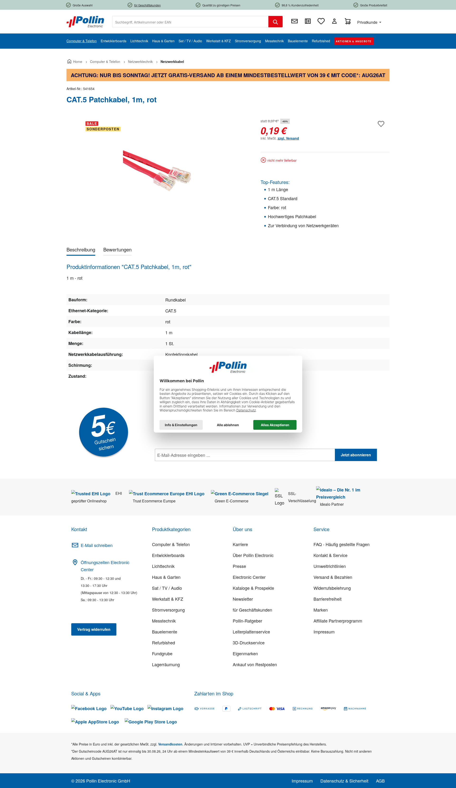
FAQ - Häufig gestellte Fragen (342, 544)
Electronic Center (249, 577)
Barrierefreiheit (328, 599)
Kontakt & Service (330, 555)
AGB (380, 781)
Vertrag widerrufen (93, 629)
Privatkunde (367, 22)
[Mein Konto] (334, 21)
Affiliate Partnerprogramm (338, 621)
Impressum (324, 631)
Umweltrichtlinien (330, 566)
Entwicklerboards (168, 555)
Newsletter (243, 599)
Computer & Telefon (171, 544)
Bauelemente (164, 631)
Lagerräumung (166, 664)
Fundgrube (162, 653)
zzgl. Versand (288, 138)
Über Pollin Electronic (253, 555)
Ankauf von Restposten (255, 664)
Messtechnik (164, 621)
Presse (239, 566)
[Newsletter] (294, 21)
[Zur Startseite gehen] (85, 21)
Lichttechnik (163, 566)
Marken (321, 610)
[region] (159, 169)
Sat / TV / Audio (167, 588)
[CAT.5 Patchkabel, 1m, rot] (158, 168)
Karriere (240, 544)
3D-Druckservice (249, 642)
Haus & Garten (166, 577)
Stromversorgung (168, 610)
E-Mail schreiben (97, 545)
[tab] (80, 250)
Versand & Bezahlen (333, 577)
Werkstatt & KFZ (167, 599)
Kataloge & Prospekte (253, 588)
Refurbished (163, 642)
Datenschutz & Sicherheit (344, 781)
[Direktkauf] (308, 21)
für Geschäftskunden (252, 610)
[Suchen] (275, 21)
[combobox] (190, 21)
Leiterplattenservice (251, 631)
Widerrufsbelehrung (332, 588)
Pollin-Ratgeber (247, 621)
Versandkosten (170, 744)
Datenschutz (185, 465)
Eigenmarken (245, 653)
